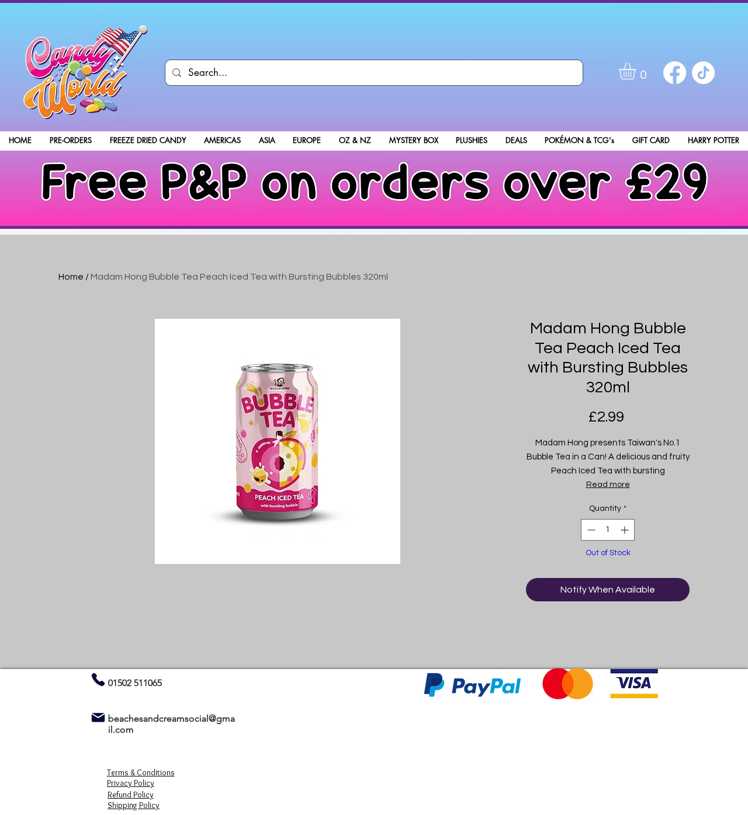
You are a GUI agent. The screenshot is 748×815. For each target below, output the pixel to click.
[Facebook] (674, 72)
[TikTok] (703, 72)
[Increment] (625, 530)
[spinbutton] (607, 530)
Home (71, 276)
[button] (637, 70)
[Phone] (98, 679)
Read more (608, 484)
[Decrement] (590, 530)
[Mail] (98, 717)
